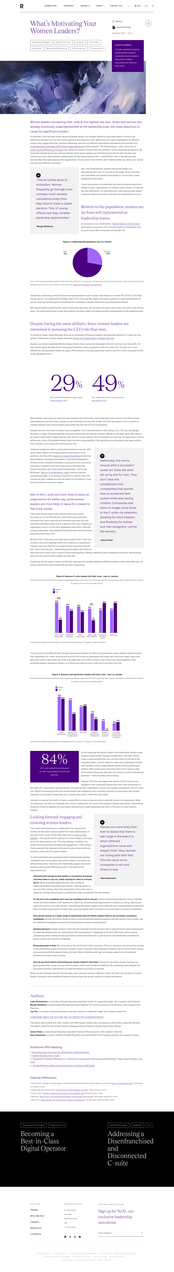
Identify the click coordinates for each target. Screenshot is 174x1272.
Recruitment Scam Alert (125, 1253)
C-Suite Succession (99, 48)
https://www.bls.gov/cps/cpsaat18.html (87, 285)
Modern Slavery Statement (58, 1257)
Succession (36, 48)
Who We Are (37, 1215)
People (34, 1209)
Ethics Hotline (100, 1257)
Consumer (151, 1125)
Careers (34, 1221)
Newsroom (36, 1228)
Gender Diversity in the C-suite (125, 224)
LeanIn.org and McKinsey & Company (46, 150)
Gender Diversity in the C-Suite (45, 1056)
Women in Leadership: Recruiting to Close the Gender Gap (63, 1093)
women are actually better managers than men (93, 338)
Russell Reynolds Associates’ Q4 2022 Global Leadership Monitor (60, 1052)
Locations (35, 1234)
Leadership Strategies (41, 42)
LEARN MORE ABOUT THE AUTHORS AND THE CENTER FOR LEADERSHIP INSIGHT (67, 1017)
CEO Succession (79, 48)
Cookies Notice (60, 1253)
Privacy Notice (44, 1253)
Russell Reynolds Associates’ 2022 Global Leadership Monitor (57, 146)
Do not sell (105, 1253)
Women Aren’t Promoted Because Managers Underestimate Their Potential (66, 1096)
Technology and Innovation (33, 1125)
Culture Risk (94, 42)
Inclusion (80, 42)
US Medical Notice (81, 1257)
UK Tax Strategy (117, 1257)
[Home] (25, 6)
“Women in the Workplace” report (55, 472)
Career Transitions (63, 42)
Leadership (137, 1125)
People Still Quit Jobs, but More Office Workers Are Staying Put (63, 1100)
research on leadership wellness (67, 456)
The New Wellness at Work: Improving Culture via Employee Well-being (63, 1066)
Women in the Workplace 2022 (122, 1083)
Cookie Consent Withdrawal (84, 1253)
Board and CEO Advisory (57, 48)
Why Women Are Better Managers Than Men (72, 1090)
